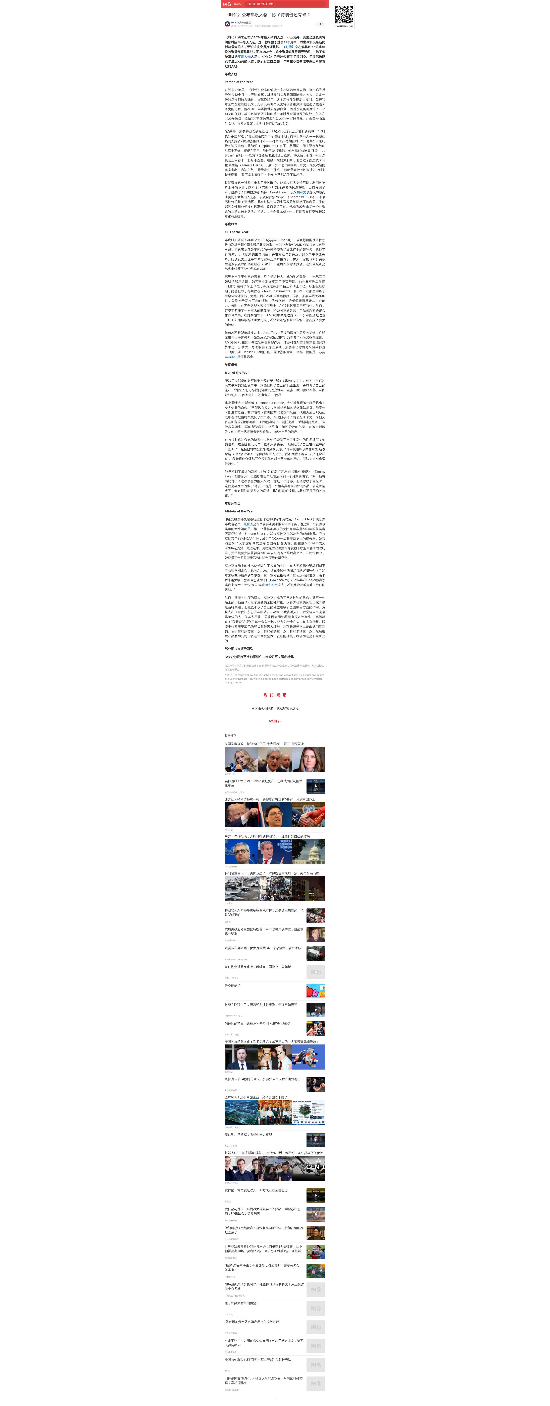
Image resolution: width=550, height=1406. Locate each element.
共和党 (301, 192)
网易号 (237, 4)
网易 (227, 4)
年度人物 (244, 56)
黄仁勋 (235, 357)
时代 (288, 47)
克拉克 (248, 524)
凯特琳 (269, 585)
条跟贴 (274, 721)
